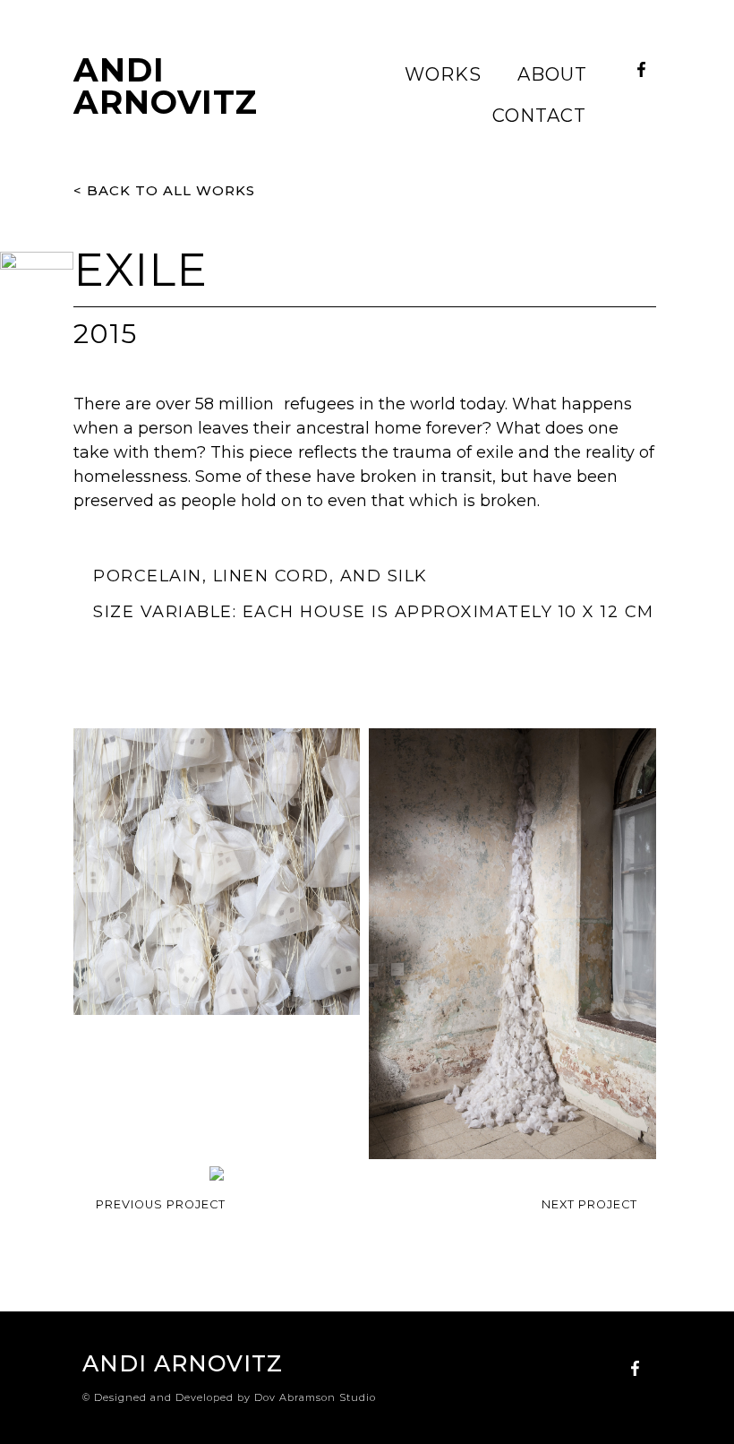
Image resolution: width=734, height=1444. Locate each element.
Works (443, 74)
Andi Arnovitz (165, 86)
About (552, 74)
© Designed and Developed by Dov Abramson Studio (229, 1397)
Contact (539, 115)
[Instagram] (641, 99)
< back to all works (164, 190)
